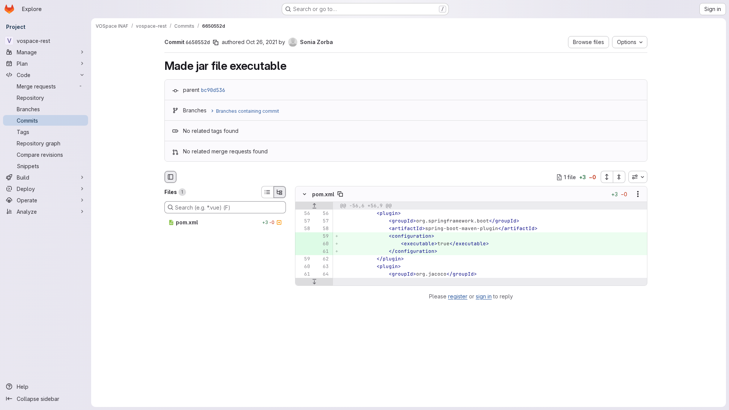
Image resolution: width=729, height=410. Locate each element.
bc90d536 (213, 90)
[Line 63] (322, 267)
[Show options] (637, 194)
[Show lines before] (314, 206)
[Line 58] (303, 229)
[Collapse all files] (619, 177)
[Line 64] (322, 274)
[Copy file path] (340, 194)
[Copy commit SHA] (215, 42)
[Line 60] (303, 267)
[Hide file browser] (170, 177)
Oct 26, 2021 (261, 42)
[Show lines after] (314, 282)
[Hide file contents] (304, 194)
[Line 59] (303, 259)
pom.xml (323, 194)
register (457, 296)
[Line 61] (303, 274)
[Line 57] (303, 221)
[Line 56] (303, 214)
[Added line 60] (322, 244)
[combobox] (637, 177)
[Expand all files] (607, 177)
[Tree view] (280, 192)
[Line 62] (322, 259)
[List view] (267, 192)
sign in (484, 296)
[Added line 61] (322, 251)
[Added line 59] (322, 236)
